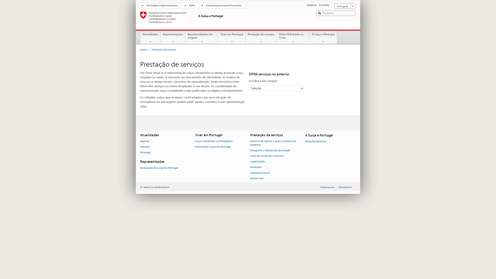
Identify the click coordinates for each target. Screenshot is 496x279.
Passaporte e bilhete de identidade (270, 150)
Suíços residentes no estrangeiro (213, 141)
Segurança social (260, 172)
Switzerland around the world (223, 5)
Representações (173, 34)
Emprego (145, 152)
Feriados (145, 146)
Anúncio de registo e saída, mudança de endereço (273, 143)
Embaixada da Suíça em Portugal (159, 167)
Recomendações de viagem (200, 36)
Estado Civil (257, 178)
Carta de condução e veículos (267, 156)
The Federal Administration (162, 5)
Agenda (144, 141)
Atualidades (150, 34)
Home (143, 49)
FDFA (192, 5)
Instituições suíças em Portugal (213, 146)
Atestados (256, 167)
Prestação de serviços (261, 34)
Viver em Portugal (231, 34)
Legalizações (257, 161)
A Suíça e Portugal (323, 34)
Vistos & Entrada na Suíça (291, 36)
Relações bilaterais (316, 141)
